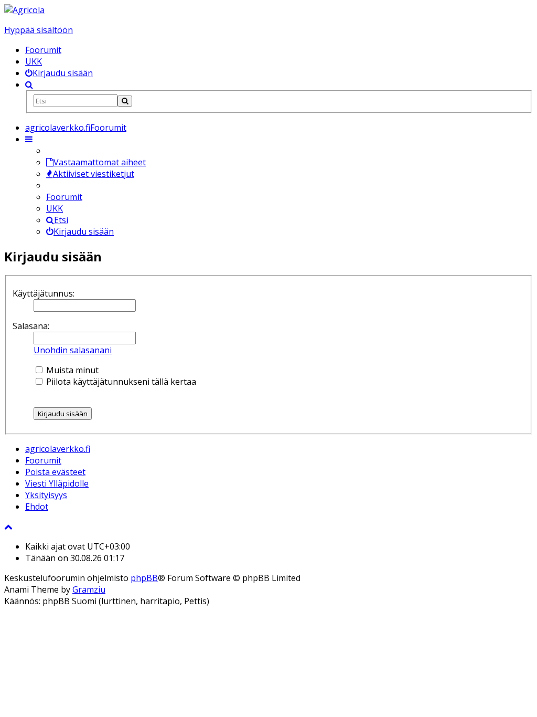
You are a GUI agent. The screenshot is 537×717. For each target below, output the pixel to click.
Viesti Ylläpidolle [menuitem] (57, 483)
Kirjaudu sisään (83, 231)
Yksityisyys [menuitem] (46, 495)
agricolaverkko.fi (57, 449)
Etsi (61, 220)
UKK (33, 61)
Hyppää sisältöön (38, 30)
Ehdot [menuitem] (36, 506)
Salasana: (31, 326)
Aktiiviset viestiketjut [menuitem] (93, 174)
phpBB (144, 578)
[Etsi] (124, 101)
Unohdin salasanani (73, 350)
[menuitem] (59, 73)
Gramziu (88, 589)
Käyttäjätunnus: (43, 293)
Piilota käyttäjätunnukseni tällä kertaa (120, 381)
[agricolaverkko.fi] (24, 10)
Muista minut (71, 370)
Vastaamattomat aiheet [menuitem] (99, 162)
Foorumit (43, 50)
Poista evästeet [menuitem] (55, 472)
